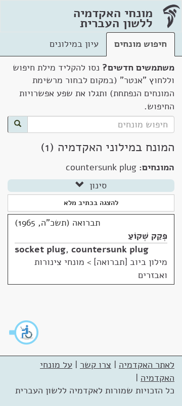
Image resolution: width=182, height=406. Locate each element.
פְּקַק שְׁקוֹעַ (147, 236)
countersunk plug (110, 249)
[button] (24, 332)
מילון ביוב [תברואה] (130, 262)
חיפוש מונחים (140, 44)
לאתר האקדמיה (146, 365)
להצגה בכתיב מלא (91, 203)
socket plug (40, 249)
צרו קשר (95, 365)
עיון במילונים (74, 44)
